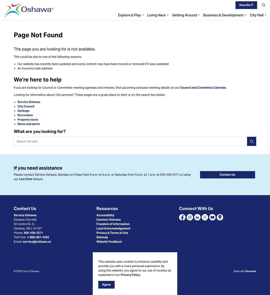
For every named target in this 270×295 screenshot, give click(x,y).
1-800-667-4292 (38, 237)
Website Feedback (109, 242)
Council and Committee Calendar (203, 88)
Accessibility (105, 215)
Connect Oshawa (108, 220)
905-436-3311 (33, 233)
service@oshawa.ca (37, 242)
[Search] (251, 141)
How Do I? (246, 5)
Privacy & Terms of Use (112, 233)
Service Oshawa (28, 102)
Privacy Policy (130, 275)
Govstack (250, 271)
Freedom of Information (113, 224)
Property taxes (27, 120)
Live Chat (25, 179)
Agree (106, 285)
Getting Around (184, 15)
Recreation (25, 115)
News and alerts (28, 124)
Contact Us (227, 175)
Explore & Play (129, 15)
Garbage (23, 111)
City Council (26, 106)
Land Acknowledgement (113, 228)
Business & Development (223, 15)
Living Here (156, 15)
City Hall (257, 15)
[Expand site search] (263, 5)
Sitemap (102, 237)
